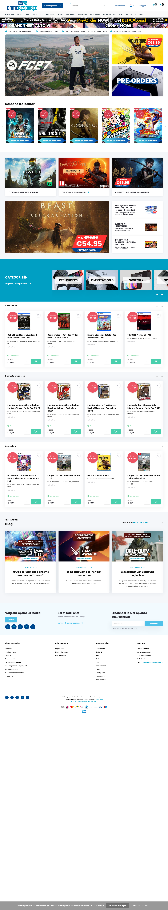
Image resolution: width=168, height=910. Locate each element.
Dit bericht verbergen (117, 906)
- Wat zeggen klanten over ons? (84, 701)
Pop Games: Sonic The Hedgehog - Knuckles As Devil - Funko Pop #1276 (64, 408)
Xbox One (128, 14)
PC (136, 14)
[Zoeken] (105, 5)
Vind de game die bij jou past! (16, 666)
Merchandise (95, 14)
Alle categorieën (50, 6)
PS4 (41, 14)
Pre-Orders (9, 14)
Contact (11, 620)
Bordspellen (70, 14)
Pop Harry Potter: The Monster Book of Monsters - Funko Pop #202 (101, 408)
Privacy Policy (10, 676)
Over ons (8, 649)
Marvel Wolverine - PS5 (98, 475)
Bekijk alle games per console (17, 284)
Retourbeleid (10, 659)
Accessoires (82, 14)
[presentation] (3, 127)
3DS (120, 14)
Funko (60, 14)
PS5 (27, 14)
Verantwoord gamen (13, 669)
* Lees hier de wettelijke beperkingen (124, 628)
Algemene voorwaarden (14, 673)
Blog (141, 14)
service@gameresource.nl (70, 623)
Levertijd (8, 655)
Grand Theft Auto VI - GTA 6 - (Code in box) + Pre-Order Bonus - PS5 (23, 478)
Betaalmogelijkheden (13, 662)
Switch (34, 14)
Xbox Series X (50, 14)
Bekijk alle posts (140, 522)
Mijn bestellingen (61, 652)
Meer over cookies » (141, 906)
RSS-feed (99, 699)
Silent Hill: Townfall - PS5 (139, 335)
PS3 (114, 14)
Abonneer (154, 623)
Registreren (59, 649)
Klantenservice (119, 6)
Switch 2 (20, 14)
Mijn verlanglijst (61, 655)
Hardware (107, 14)
